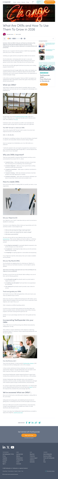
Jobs (44, 459)
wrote (16, 119)
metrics (31, 387)
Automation (32, 461)
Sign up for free (29, 435)
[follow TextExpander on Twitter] (8, 448)
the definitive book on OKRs (21, 116)
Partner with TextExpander (48, 458)
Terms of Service (10, 471)
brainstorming (6, 239)
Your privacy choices (50, 471)
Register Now (44, 84)
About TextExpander (47, 454)
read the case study (18, 412)
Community (18, 463)
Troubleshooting (19, 459)
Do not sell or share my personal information (11, 474)
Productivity (32, 456)
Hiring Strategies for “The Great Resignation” (50, 50)
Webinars (18, 456)
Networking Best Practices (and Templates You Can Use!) (50, 43)
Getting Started (19, 458)
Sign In (33, 2)
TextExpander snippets (28, 363)
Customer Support (33, 458)
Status (19, 471)
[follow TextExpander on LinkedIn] (4, 448)
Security (16, 471)
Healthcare (32, 459)
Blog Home (32, 454)
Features (4, 461)
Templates (5, 458)
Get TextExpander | (49, 2)
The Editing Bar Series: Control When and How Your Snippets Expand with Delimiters (49, 57)
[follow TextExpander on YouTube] (13, 448)
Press (44, 461)
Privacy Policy (5, 471)
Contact (17, 461)
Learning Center (19, 454)
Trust (22, 471)
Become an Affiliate (47, 456)
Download (5, 459)
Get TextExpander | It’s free (8, 454)
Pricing (27, 2)
